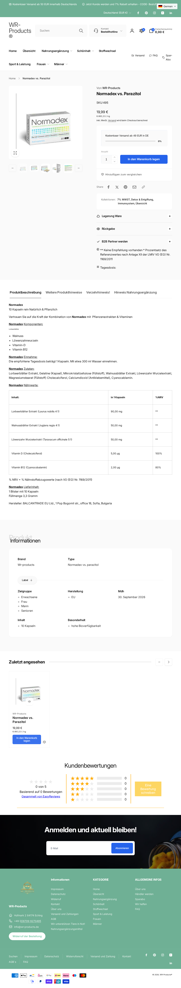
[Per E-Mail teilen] (134, 187)
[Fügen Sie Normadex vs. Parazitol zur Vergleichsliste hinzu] (44, 742)
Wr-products (26, 564)
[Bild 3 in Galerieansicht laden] (45, 168)
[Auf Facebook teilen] (108, 187)
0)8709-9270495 (31, 920)
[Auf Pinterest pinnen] (125, 187)
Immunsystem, (126, 203)
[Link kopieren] (143, 187)
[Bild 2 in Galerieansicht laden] (34, 168)
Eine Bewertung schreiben (148, 788)
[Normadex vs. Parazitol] (29, 701)
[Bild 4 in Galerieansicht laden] (56, 168)
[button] (160, 30)
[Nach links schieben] (12, 168)
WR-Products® (166, 975)
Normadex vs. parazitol (83, 564)
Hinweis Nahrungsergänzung (135, 292)
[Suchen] (81, 30)
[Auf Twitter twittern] (117, 187)
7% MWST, (124, 199)
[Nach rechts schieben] (78, 168)
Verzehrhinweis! (98, 292)
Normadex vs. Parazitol (23, 720)
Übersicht (141, 203)
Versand (112, 120)
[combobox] (61, 31)
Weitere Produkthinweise (64, 292)
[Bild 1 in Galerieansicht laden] (22, 168)
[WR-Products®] (27, 896)
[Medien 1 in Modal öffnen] (45, 122)
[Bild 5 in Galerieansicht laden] (68, 168)
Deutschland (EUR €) (116, 12)
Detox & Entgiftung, (142, 199)
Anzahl (104, 151)
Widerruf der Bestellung (27, 936)
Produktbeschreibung (25, 292)
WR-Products (108, 88)
